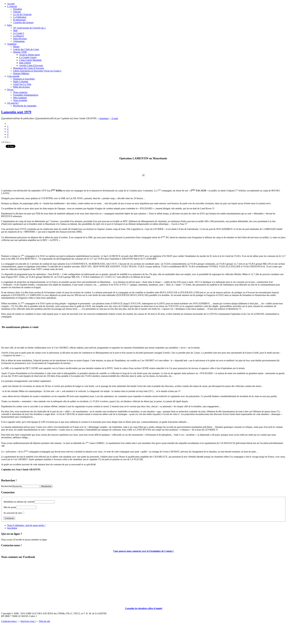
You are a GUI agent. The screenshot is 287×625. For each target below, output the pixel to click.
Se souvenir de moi (13, 513)
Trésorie (17, 11)
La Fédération (19, 17)
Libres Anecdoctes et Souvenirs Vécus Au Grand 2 (37, 71)
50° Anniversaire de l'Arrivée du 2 (29, 28)
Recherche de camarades (24, 105)
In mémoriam (19, 19)
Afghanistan (19, 41)
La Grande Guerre (27, 57)
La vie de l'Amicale (22, 14)
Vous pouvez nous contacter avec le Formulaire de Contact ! (143, 551)
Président (17, 9)
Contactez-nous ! (9, 621)
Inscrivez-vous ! (28, 621)
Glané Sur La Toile (22, 84)
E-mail (114, 118)
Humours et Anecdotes (24, 79)
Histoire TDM (20, 52)
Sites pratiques (20, 97)
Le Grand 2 (18, 33)
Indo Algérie (25, 62)
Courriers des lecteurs (23, 22)
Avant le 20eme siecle (29, 54)
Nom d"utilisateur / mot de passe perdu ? (26, 525)
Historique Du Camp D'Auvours (28, 68)
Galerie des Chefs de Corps (26, 49)
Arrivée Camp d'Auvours (31, 65)
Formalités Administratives (25, 95)
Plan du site (44, 621)
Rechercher (6, 486)
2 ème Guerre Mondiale (30, 60)
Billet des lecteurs (21, 87)
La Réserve (18, 36)
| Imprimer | (104, 118)
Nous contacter (20, 92)
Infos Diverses (20, 38)
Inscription (12, 528)
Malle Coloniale (20, 81)
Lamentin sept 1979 (16, 112)
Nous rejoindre (20, 100)
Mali (15, 30)
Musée (16, 46)
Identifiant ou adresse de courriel (19, 501)
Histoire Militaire (21, 73)
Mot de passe (10, 507)
